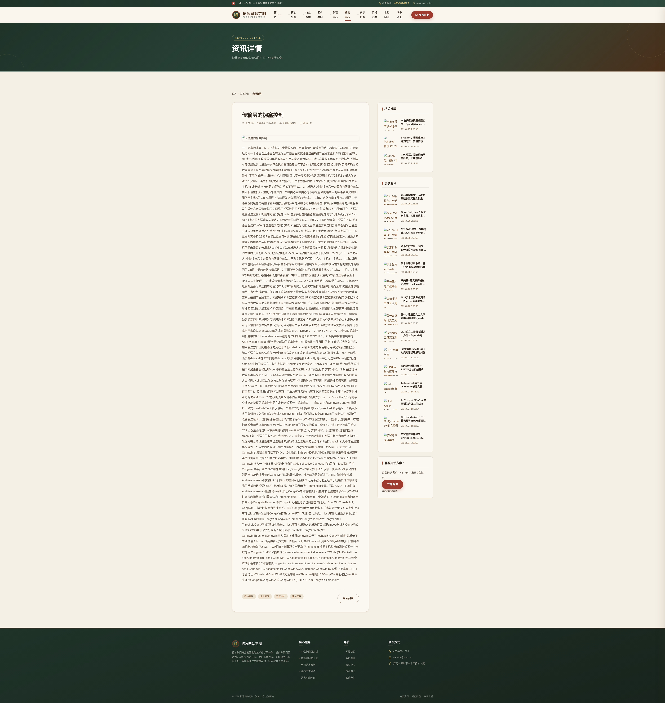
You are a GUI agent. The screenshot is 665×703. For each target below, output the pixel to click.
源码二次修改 (308, 671)
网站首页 (350, 651)
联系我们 (399, 15)
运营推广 (280, 596)
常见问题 (386, 15)
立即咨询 (392, 484)
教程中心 (335, 15)
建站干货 (296, 596)
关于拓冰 (362, 15)
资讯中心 (347, 15)
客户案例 (320, 15)
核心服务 (293, 15)
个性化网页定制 (309, 651)
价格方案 (374, 15)
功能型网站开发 (309, 658)
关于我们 (404, 696)
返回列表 (348, 598)
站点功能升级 (308, 678)
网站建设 (248, 596)
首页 (278, 15)
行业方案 (308, 15)
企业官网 (264, 596)
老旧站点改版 (308, 665)
